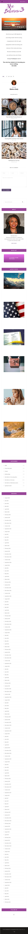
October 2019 (7, 728)
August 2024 (7, 565)
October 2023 (7, 593)
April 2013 (7, 896)
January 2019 (7, 747)
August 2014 (7, 851)
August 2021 (7, 666)
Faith (6, 465)
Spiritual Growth (8, 485)
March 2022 (7, 646)
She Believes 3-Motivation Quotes (12, 21)
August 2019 (7, 733)
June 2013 (7, 890)
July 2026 (6, 500)
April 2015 (7, 834)
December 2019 (8, 722)
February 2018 (8, 778)
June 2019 (7, 739)
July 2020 (6, 702)
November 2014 (8, 845)
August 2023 (7, 598)
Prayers (6, 471)
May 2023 (7, 607)
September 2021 (8, 663)
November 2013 (8, 876)
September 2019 (8, 730)
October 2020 (7, 694)
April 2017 (7, 806)
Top (14, 931)
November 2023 (8, 590)
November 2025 (8, 523)
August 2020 (7, 700)
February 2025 (8, 548)
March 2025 (7, 545)
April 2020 (7, 711)
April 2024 (7, 576)
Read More (14, 243)
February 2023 (8, 615)
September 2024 (8, 562)
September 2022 (8, 629)
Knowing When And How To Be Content (14, 138)
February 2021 (8, 683)
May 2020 (7, 708)
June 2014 (7, 857)
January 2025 (7, 551)
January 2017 (7, 815)
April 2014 (7, 862)
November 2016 (8, 820)
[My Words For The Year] (14, 150)
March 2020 (7, 714)
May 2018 (7, 770)
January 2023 (7, 618)
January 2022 (7, 652)
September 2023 (8, 596)
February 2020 (8, 716)
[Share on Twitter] (19, 27)
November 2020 (8, 691)
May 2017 (7, 803)
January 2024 (7, 584)
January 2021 (7, 685)
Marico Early (8, 26)
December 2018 (8, 750)
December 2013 (8, 874)
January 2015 (7, 840)
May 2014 (7, 860)
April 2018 (7, 773)
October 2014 (7, 848)
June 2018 (7, 767)
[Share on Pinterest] (23, 27)
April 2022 (7, 643)
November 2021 (8, 657)
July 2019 (6, 736)
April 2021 (7, 677)
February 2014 (8, 868)
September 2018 (8, 759)
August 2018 (7, 761)
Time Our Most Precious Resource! (14, 116)
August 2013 (7, 885)
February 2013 (8, 902)
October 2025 (7, 526)
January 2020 (7, 719)
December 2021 (8, 655)
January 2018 (7, 781)
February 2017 (8, 812)
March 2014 (7, 865)
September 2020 (8, 697)
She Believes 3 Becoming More (11, 477)
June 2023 (7, 604)
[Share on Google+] (21, 27)
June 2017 (7, 801)
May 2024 (7, 573)
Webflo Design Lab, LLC (20, 929)
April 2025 (7, 542)
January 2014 (7, 871)
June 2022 (7, 638)
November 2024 (8, 556)
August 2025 (7, 531)
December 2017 (8, 784)
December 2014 (8, 843)
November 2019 (8, 725)
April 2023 (7, 610)
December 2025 (8, 520)
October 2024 (7, 559)
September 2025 (8, 528)
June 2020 (7, 705)
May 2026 (7, 506)
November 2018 (8, 753)
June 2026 (7, 503)
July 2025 (6, 534)
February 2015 (8, 837)
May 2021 (7, 674)
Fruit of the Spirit (8, 468)
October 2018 (7, 756)
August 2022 (7, 632)
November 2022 (8, 624)
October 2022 (7, 627)
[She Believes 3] (14, 8)
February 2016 (8, 823)
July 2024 (6, 568)
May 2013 (7, 893)
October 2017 (7, 789)
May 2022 (7, 641)
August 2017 (7, 795)
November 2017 (8, 787)
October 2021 (7, 660)
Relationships (7, 474)
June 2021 (7, 671)
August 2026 (7, 497)
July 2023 (6, 601)
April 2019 (7, 744)
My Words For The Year (14, 160)
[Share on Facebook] (17, 27)
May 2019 (7, 742)
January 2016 (7, 826)
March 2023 (7, 613)
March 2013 (7, 899)
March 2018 (7, 775)
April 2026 (7, 509)
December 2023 (8, 587)
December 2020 (8, 688)
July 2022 (6, 635)
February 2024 (8, 582)
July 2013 (6, 888)
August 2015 (7, 831)
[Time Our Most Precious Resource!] (14, 107)
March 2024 (7, 579)
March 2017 (7, 809)
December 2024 (8, 554)
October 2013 (7, 879)
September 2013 (8, 882)
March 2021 (7, 680)
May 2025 (7, 540)
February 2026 (8, 514)
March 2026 (7, 511)
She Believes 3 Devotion (9, 480)
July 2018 (6, 764)
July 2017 (6, 798)
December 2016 (8, 817)
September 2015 (8, 829)
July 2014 (6, 854)
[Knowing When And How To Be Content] (14, 128)
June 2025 (7, 537)
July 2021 (6, 669)
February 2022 (8, 649)
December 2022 (8, 621)
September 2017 (8, 792)
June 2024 (7, 570)
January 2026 (7, 517)
